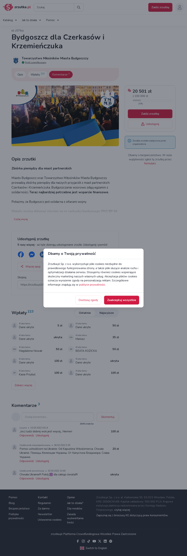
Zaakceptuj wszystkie (121, 300)
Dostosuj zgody (88, 300)
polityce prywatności (92, 285)
